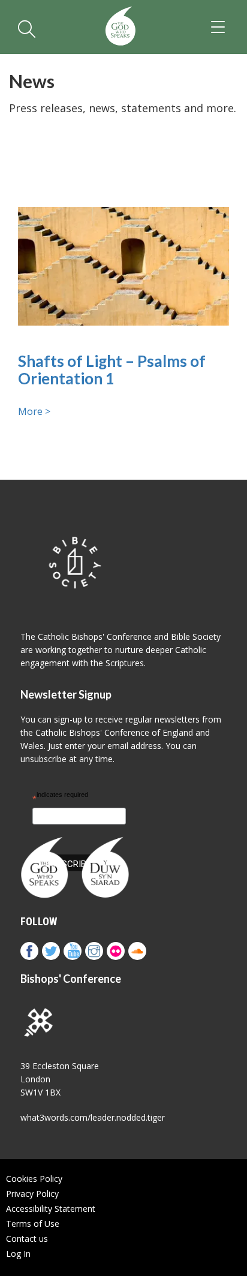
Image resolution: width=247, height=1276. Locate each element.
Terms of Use (32, 1223)
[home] (120, 27)
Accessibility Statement (50, 1208)
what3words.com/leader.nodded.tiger (92, 1117)
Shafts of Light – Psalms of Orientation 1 (112, 370)
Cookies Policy (34, 1178)
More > (34, 411)
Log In (18, 1253)
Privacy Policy (32, 1193)
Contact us (27, 1238)
